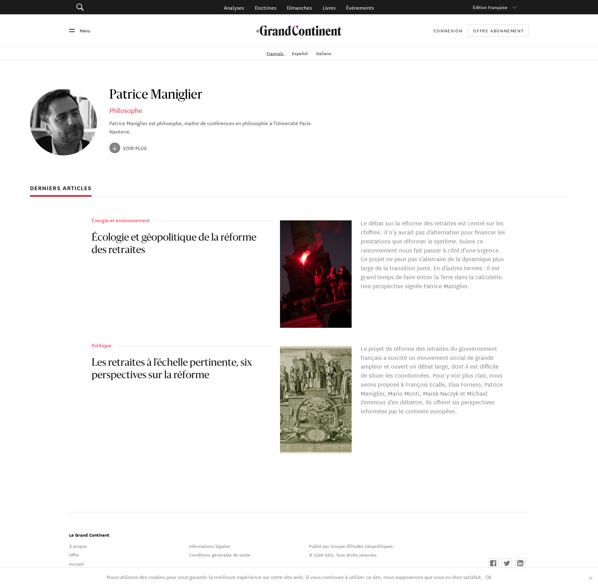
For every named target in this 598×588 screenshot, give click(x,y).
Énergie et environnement (121, 220)
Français (276, 53)
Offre (74, 554)
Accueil (76, 563)
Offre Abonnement (498, 31)
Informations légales (209, 546)
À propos (78, 546)
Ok (488, 577)
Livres (329, 7)
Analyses (234, 7)
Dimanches (299, 7)
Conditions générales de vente (219, 554)
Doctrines (265, 7)
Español (300, 53)
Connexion (448, 30)
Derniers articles (61, 188)
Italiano (323, 53)
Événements (360, 7)
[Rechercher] (115, 7)
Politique (102, 345)
